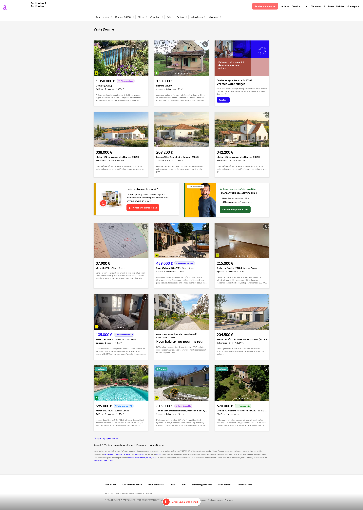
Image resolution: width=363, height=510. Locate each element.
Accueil (97, 445)
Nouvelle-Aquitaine (123, 445)
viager (158, 454)
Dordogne (141, 445)
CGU (172, 484)
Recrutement (224, 484)
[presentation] (96, 59)
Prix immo (328, 6)
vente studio (140, 454)
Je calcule (223, 100)
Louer (306, 6)
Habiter (340, 6)
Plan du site (110, 484)
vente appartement (124, 454)
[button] (115, 72)
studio (148, 457)
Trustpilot (148, 493)
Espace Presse (245, 484)
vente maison (109, 454)
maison (131, 457)
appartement (140, 457)
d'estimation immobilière (103, 461)
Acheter (285, 6)
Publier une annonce (265, 6)
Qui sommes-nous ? (132, 484)
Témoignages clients (202, 484)
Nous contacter (156, 484)
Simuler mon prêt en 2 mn (235, 209)
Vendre (296, 6)
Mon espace (353, 6)
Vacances (316, 6)
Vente (107, 445)
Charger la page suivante (106, 438)
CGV (183, 484)
